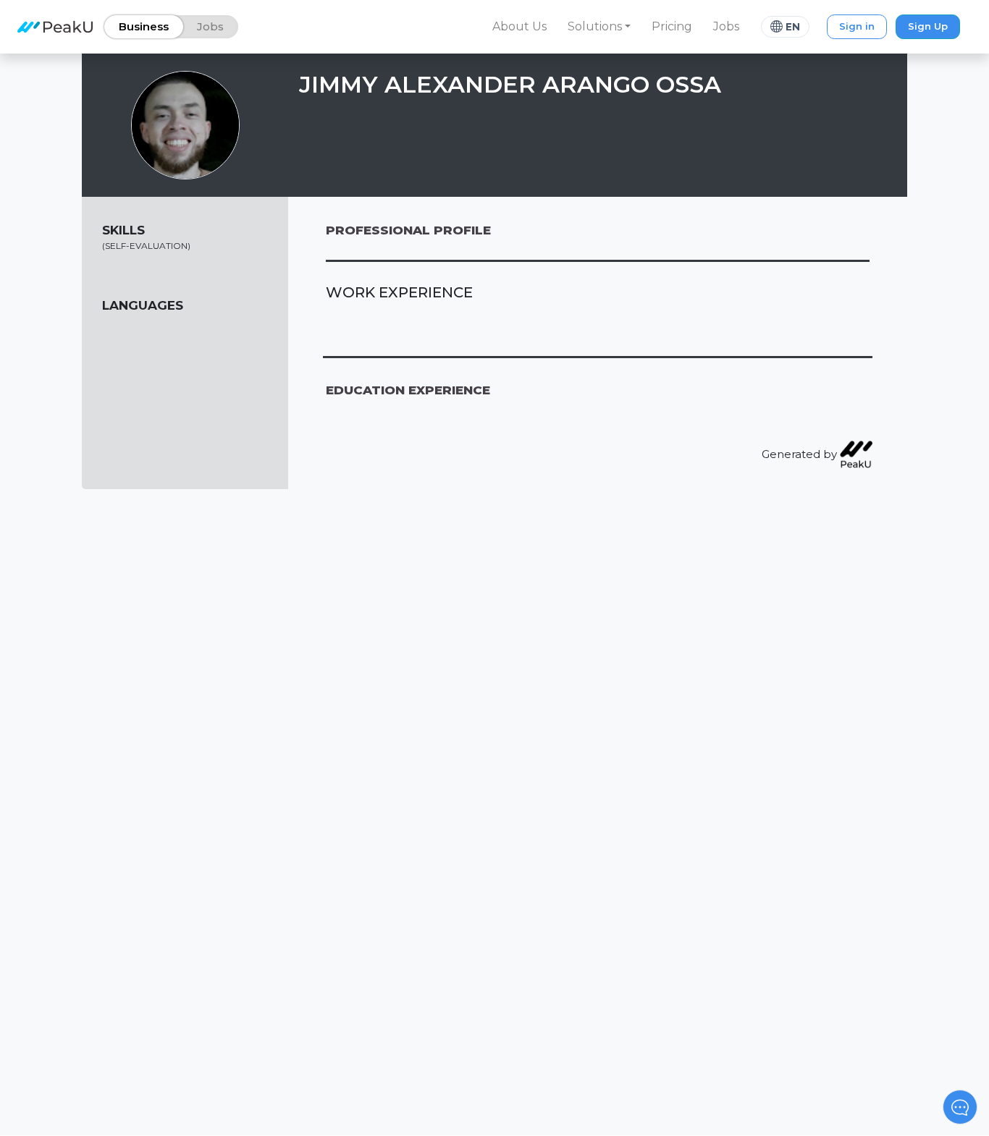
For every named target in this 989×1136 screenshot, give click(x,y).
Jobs (726, 26)
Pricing (672, 26)
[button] (599, 26)
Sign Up (928, 26)
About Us (519, 26)
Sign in (857, 26)
